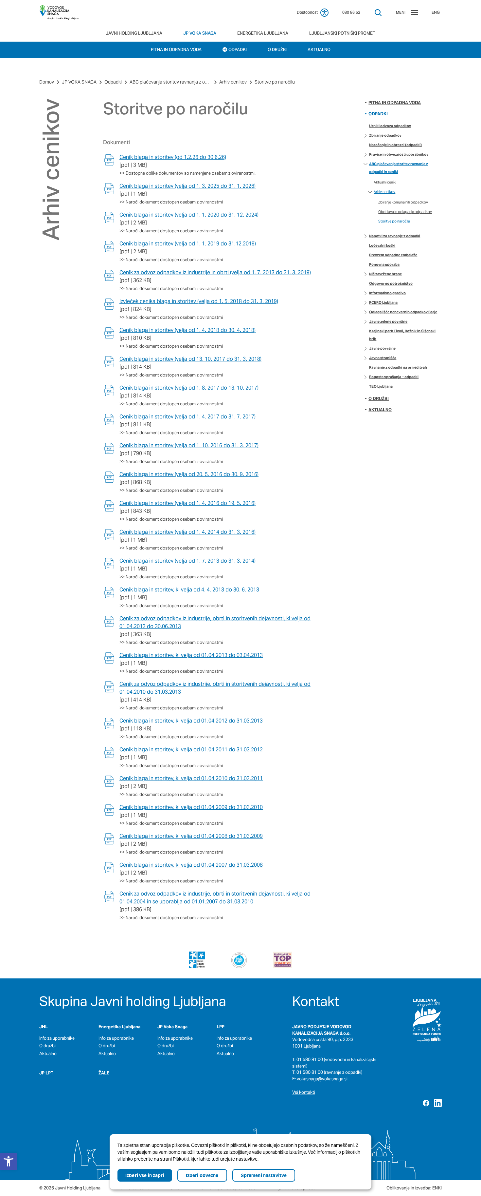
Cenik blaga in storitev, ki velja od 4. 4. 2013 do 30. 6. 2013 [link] (189, 589)
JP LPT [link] (46, 1073)
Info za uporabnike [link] (57, 1038)
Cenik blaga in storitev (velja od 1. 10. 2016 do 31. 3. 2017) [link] (188, 445)
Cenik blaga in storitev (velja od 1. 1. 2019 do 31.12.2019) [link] (187, 243)
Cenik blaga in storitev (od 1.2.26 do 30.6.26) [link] (172, 157)
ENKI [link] (437, 1188)
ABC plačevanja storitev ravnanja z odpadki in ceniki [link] (170, 82)
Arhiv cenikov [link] (233, 82)
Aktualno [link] (380, 410)
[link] (59, 12)
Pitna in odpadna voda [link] (394, 103)
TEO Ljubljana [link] (381, 386)
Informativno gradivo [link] (387, 293)
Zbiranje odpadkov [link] (385, 135)
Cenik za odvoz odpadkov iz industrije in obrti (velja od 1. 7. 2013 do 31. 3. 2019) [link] (215, 272)
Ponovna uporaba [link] (384, 264)
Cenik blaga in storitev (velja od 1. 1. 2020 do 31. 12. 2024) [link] (188, 214)
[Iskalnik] (378, 13)
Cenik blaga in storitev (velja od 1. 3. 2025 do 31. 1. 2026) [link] (187, 186)
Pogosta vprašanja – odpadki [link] (394, 377)
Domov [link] (46, 82)
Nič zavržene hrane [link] (385, 274)
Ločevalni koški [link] (382, 245)
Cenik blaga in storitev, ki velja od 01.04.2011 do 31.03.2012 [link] (191, 749)
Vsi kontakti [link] (303, 1092)
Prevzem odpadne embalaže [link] (393, 255)
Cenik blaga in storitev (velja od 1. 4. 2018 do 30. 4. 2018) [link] (187, 330)
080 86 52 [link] (351, 12)
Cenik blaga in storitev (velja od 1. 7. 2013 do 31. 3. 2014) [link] (187, 560)
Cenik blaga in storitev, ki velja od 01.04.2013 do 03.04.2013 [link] (191, 655)
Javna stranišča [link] (382, 358)
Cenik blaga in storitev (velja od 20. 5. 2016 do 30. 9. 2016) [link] (188, 474)
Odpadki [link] (113, 82)
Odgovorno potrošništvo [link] (391, 283)
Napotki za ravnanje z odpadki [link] (394, 236)
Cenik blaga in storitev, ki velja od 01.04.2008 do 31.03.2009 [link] (191, 836)
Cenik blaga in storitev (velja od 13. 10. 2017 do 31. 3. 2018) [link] (190, 359)
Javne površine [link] (382, 348)
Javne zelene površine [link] (388, 321)
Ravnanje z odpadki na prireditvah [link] (398, 367)
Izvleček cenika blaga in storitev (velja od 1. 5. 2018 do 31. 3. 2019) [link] (198, 301)
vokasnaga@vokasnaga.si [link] (322, 1079)
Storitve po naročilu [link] (394, 221)
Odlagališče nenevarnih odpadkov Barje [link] (403, 312)
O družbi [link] (378, 398)
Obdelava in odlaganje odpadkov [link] (405, 211)
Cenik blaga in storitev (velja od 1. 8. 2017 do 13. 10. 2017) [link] (188, 387)
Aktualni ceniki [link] (385, 182)
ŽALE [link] (103, 1073)
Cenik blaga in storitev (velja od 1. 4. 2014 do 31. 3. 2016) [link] (187, 532)
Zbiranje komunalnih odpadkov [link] (403, 202)
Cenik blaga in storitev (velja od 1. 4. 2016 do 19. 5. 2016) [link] (187, 503)
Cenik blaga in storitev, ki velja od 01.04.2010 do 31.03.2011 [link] (191, 778)
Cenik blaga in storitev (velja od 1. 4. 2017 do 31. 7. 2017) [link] (187, 416)
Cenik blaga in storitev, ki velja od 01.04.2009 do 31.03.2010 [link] (191, 807)
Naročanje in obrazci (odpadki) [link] (395, 145)
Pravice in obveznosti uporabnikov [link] (398, 154)
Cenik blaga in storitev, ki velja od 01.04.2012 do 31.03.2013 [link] (191, 720)
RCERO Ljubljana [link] (383, 302)
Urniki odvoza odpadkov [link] (390, 126)
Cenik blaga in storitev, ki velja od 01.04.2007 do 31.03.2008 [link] (191, 864)
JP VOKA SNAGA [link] (79, 82)
